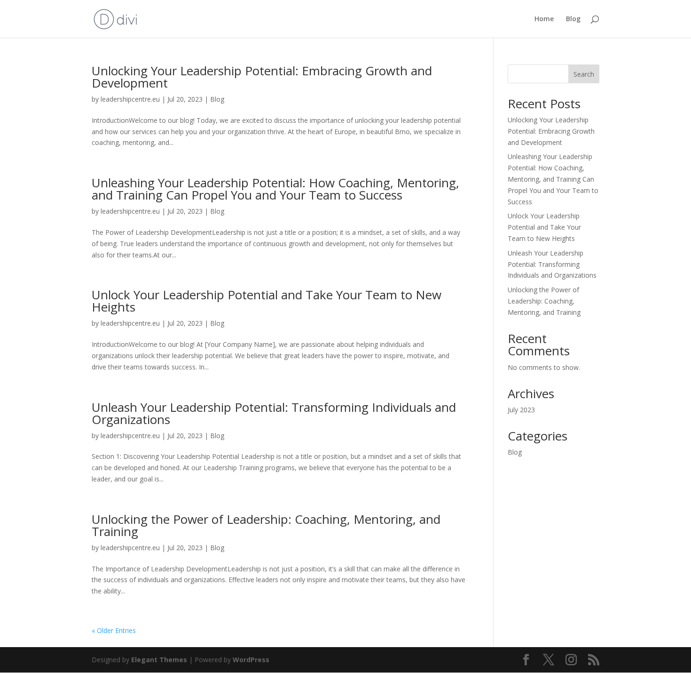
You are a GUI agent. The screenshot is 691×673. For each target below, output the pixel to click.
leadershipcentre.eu (130, 99)
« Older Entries (114, 630)
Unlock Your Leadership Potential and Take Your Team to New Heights (266, 300)
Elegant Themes (159, 659)
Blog (573, 19)
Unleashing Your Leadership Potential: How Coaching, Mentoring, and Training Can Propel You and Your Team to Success (275, 188)
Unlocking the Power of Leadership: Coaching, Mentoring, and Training (266, 525)
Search (583, 74)
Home (544, 19)
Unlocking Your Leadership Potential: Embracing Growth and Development (262, 76)
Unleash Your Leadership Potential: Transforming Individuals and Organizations (274, 413)
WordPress (251, 659)
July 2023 (521, 409)
